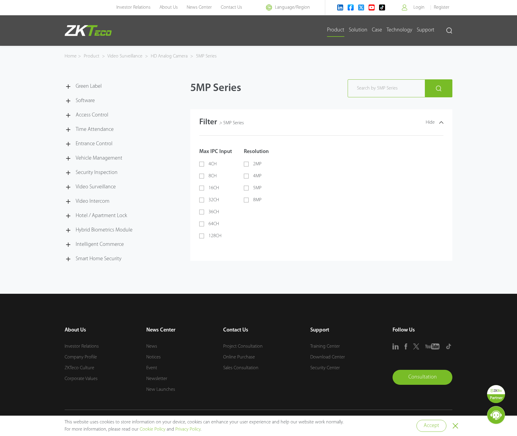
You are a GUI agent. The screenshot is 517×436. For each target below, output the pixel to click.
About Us (168, 7)
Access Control (92, 115)
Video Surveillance (125, 56)
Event (151, 368)
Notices (153, 357)
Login (419, 7)
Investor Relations (133, 7)
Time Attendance (95, 129)
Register (441, 7)
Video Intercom (93, 201)
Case (377, 30)
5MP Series (206, 56)
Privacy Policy (187, 429)
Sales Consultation (240, 368)
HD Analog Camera (169, 56)
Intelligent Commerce (100, 244)
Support (425, 30)
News (151, 346)
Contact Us (231, 7)
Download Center (327, 357)
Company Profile (81, 357)
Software (85, 101)
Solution (358, 30)
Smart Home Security (98, 259)
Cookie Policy (152, 429)
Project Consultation (243, 346)
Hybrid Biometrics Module (104, 230)
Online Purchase (239, 357)
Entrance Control (94, 144)
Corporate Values (81, 378)
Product (335, 30)
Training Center (325, 346)
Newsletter (156, 378)
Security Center (325, 368)
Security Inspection (97, 172)
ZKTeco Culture (79, 368)
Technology (399, 30)
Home (71, 56)
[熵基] (88, 30)
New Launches (160, 389)
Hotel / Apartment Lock (101, 216)
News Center (199, 7)
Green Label (89, 86)
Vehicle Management (99, 158)
